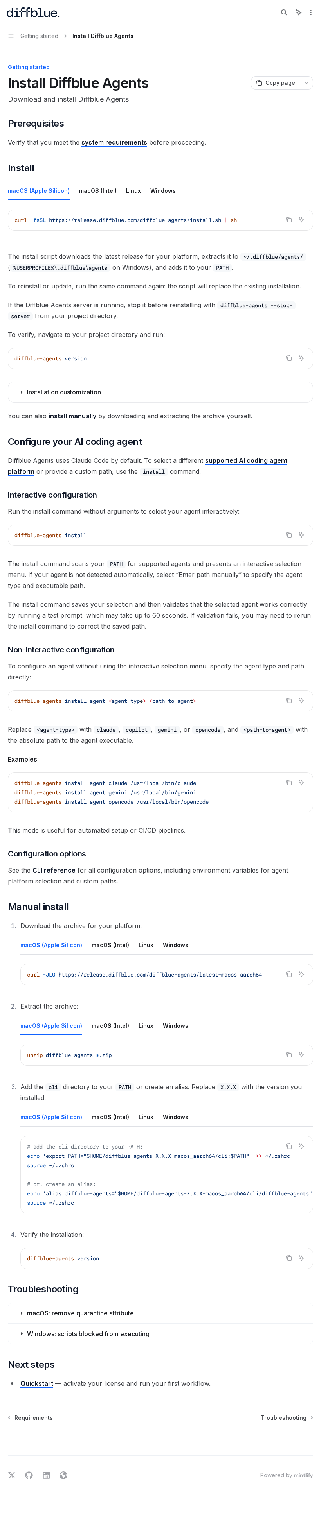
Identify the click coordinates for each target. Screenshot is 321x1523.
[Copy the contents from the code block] (289, 220)
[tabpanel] (160, 226)
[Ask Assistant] (301, 220)
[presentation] (167, 974)
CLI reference (54, 870)
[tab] (39, 190)
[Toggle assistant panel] (298, 12)
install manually (72, 416)
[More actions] (311, 12)
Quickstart (36, 1383)
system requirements (114, 142)
